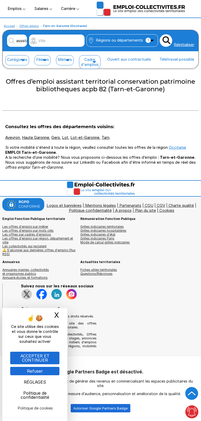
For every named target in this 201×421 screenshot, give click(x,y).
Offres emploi (29, 26)
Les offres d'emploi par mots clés (28, 230)
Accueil (9, 26)
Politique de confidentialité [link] (35, 395)
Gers (55, 137)
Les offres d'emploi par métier (25, 227)
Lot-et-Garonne (84, 137)
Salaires (41, 8)
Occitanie (177, 147)
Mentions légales (100, 205)
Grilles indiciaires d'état (97, 234)
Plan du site (145, 210)
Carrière (68, 8)
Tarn (105, 137)
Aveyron (12, 137)
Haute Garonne (35, 137)
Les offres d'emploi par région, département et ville (37, 240)
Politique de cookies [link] (35, 408)
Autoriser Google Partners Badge (100, 408)
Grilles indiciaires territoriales (102, 227)
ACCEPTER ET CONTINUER (34, 358)
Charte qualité (181, 205)
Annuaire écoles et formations (25, 278)
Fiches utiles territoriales (98, 270)
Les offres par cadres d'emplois (26, 234)
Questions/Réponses (96, 274)
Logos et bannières (64, 205)
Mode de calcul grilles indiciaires (105, 242)
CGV (161, 205)
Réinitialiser (184, 44)
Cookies (166, 210)
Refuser (35, 371)
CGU (149, 205)
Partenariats (130, 205)
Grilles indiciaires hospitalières (103, 230)
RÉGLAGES (35, 382)
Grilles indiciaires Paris (97, 238)
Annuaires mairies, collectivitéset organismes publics (25, 272)
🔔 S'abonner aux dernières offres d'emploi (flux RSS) (39, 252)
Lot (65, 137)
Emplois (15, 8)
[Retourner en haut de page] (191, 393)
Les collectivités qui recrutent (24, 246)
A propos (123, 210)
